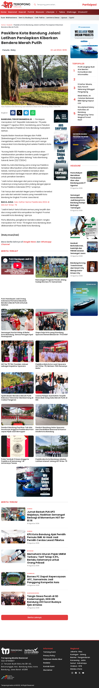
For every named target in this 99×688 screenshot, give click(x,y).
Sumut (73, 663)
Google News (29, 241)
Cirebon (73, 666)
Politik (31, 12)
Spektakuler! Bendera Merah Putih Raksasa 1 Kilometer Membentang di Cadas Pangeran (17, 398)
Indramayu (82, 663)
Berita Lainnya (34, 617)
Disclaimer (47, 670)
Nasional (12, 12)
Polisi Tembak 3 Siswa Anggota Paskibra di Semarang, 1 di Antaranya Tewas (15, 461)
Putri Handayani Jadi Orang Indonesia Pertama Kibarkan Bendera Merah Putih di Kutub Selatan (14, 302)
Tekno (62, 12)
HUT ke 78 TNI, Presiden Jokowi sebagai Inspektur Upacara (14, 365)
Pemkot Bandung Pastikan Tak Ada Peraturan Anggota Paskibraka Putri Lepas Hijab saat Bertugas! (17, 429)
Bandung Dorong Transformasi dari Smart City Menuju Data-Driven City (77, 268)
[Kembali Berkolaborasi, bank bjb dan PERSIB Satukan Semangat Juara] (92, 246)
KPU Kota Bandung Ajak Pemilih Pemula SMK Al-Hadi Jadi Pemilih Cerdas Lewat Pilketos (46, 537)
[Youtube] (83, 673)
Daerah (22, 12)
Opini (71, 17)
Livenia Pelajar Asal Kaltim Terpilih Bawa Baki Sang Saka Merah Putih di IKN (51, 398)
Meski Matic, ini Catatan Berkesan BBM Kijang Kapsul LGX (86, 99)
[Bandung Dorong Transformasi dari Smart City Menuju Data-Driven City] (92, 266)
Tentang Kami (49, 652)
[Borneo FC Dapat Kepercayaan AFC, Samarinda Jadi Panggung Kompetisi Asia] (13, 579)
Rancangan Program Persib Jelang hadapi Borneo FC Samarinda (50, 281)
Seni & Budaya (26, 17)
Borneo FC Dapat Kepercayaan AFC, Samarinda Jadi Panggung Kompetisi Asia (46, 579)
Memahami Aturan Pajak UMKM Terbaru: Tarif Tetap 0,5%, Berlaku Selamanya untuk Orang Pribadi (46, 558)
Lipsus (64, 17)
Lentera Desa (52, 17)
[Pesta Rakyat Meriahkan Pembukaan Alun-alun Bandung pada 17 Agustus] (92, 176)
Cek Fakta (40, 17)
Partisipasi (89, 4)
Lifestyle (50, 12)
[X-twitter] (79, 673)
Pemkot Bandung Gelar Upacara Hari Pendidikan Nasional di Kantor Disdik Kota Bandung (50, 429)
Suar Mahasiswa (9, 17)
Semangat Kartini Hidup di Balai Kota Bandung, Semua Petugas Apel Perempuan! (17, 334)
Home (4, 12)
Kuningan (74, 654)
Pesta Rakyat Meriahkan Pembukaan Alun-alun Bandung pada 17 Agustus (78, 179)
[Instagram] (72, 673)
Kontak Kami (48, 666)
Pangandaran (84, 657)
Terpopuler (78, 64)
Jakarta (73, 651)
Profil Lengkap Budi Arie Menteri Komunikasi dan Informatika (86, 71)
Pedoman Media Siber (52, 659)
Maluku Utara (76, 669)
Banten (73, 657)
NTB (80, 666)
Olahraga (71, 12)
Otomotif (82, 12)
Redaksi (46, 663)
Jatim (83, 660)
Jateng (83, 654)
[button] (13, 112)
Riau (80, 651)
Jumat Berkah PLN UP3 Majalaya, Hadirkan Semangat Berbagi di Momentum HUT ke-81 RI (46, 516)
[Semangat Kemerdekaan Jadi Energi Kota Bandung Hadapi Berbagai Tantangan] (92, 198)
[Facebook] (76, 673)
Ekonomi (40, 12)
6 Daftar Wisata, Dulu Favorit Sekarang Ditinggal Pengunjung (86, 88)
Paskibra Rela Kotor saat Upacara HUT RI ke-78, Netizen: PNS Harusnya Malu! (51, 366)
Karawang (74, 660)
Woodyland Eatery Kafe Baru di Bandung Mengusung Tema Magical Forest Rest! (86, 113)
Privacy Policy (49, 655)
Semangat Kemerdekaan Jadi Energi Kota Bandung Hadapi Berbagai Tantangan (77, 201)
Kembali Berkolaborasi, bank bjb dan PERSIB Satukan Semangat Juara (77, 248)
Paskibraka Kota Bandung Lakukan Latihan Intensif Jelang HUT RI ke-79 (51, 460)
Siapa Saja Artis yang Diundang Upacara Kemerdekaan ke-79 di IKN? (51, 333)
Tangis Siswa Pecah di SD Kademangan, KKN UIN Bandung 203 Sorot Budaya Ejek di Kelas (44, 600)
